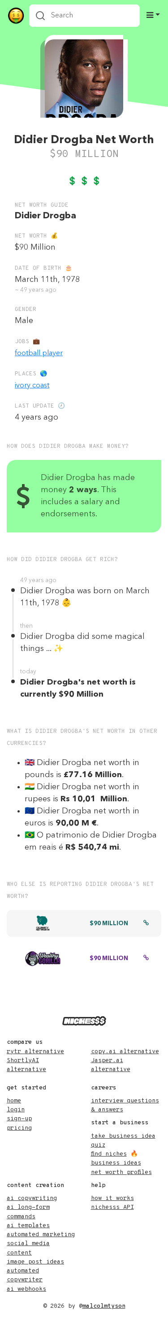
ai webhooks (26, 1289)
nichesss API (112, 1207)
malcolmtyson (103, 1306)
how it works (112, 1198)
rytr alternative (35, 1051)
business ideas (116, 1163)
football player (39, 353)
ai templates (28, 1225)
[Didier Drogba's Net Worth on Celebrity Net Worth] (146, 923)
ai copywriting (32, 1198)
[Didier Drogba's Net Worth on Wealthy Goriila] (146, 958)
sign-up (19, 1119)
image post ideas (35, 1262)
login (16, 1110)
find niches (109, 1154)
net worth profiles (121, 1172)
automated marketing (41, 1234)
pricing (19, 1128)
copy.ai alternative (125, 1051)
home (14, 1101)
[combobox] (84, 15)
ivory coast (32, 385)
